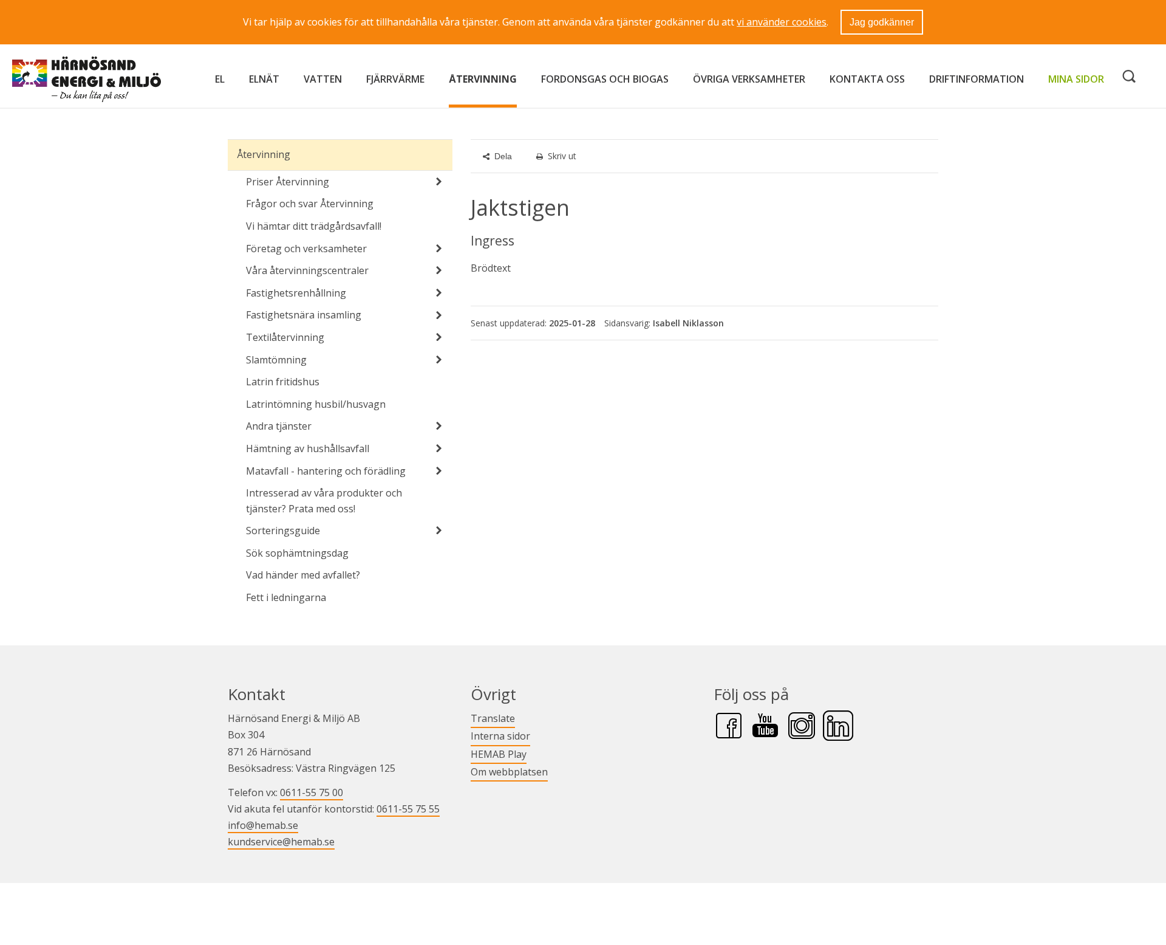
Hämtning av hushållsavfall (307, 448)
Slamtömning (276, 359)
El (220, 79)
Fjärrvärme (395, 79)
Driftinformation (976, 79)
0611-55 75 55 (408, 809)
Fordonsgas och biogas (605, 79)
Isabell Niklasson (688, 323)
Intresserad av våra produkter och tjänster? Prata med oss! (324, 500)
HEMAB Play (499, 754)
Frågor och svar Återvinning (309, 203)
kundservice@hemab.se (281, 841)
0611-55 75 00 (311, 792)
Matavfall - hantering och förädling (326, 471)
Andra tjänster (279, 426)
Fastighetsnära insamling (303, 314)
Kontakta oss (867, 79)
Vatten (323, 79)
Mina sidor (1076, 79)
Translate (493, 718)
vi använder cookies (782, 22)
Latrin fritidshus (282, 381)
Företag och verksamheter (306, 248)
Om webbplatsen (509, 771)
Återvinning (483, 79)
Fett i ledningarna (286, 597)
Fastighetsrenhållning (296, 293)
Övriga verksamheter (749, 79)
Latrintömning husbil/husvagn (316, 404)
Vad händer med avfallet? (303, 575)
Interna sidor (500, 736)
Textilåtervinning (285, 337)
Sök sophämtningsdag (297, 553)
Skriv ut (562, 156)
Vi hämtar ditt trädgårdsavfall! (313, 226)
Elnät (264, 79)
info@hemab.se (263, 825)
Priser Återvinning (287, 181)
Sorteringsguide (283, 530)
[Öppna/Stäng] (439, 182)
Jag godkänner (882, 22)
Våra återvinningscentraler (307, 270)
